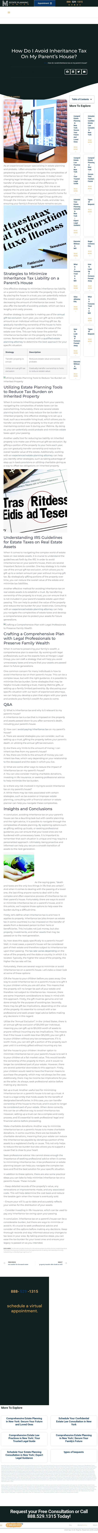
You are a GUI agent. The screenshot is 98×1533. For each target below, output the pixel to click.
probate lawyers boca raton (11, 1477)
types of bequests (74, 1452)
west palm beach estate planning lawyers (10, 1475)
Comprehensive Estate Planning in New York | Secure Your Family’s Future (74, 1438)
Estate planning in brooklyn (72, 1486)
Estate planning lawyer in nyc (85, 1488)
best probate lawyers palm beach (18, 1478)
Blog (45, 63)
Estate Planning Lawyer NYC (34, 1465)
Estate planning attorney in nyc (16, 1486)
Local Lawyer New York (74, 1485)
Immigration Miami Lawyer (71, 1468)
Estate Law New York (29, 1485)
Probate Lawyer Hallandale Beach (84, 1465)
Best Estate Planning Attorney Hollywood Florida (22, 1468)
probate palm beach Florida (71, 1479)
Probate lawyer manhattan (48, 1492)
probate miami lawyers (67, 1471)
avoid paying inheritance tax (33, 729)
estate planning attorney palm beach (14, 1474)
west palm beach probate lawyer (53, 1475)
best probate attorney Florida (75, 1477)
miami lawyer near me (51, 1479)
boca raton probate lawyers (40, 1475)
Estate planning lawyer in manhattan (55, 1488)
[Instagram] (80, 5)
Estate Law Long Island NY (39, 1485)
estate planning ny (84, 1485)
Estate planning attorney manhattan (46, 1486)
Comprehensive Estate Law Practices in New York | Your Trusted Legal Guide (24, 1438)
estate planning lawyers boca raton (44, 1472)
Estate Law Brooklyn (58, 1485)
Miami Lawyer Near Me (45, 1465)
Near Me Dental (66, 1465)
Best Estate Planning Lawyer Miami (84, 1467)
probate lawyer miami (87, 1471)
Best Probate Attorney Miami (59, 1467)
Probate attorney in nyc (85, 1490)
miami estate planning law (27, 1479)
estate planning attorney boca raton (60, 1472)
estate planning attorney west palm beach (31, 1474)
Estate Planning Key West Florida (33, 1469)
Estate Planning (18, 2)
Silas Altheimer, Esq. (77, 299)
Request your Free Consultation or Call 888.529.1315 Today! (49, 1514)
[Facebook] (69, 5)
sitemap (67, 1530)
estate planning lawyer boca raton (14, 1472)
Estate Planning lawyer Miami (83, 1468)
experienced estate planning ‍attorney (32, 455)
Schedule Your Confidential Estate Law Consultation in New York (74, 1421)
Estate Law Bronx (66, 1485)
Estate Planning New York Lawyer (8, 1465)
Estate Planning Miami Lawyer (21, 1465)
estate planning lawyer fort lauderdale (45, 1478)
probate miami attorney (57, 1471)
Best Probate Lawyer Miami (70, 1467)
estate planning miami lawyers (31, 1471)
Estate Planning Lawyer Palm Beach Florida (41, 1468)
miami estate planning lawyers (39, 1479)
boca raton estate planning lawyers (26, 1475)
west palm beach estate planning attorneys (68, 1474)
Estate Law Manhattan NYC (19, 1485)
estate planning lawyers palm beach (29, 1472)
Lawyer (20, 4)
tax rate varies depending (43, 951)
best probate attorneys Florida (87, 1477)
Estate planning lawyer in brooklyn (25, 1488)
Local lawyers (81, 1489)
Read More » (76, 149)
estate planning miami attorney (45, 1471)
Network (95, 1525)
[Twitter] (72, 5)
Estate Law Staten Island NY (7, 1485)
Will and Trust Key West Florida (46, 1469)
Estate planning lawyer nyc (18, 1489)
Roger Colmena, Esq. (91, 243)
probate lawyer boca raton (22, 1477)
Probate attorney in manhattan (61, 1490)
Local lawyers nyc (88, 1489)
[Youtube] (75, 5)
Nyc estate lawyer (9, 1490)
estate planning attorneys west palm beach (49, 1474)
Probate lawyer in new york (27, 1492)
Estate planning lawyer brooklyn (11, 1488)
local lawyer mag (63, 1469)
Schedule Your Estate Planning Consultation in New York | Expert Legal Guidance (24, 1455)
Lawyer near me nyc (73, 1489)
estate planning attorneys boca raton (76, 1472)
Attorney (82, 1525)
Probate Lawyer (32, 1477)
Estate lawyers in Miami (8, 1481)
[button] (9, 12)
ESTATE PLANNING (12, 97)
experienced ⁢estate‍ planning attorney (32, 609)
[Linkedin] (77, 5)
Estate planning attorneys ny (60, 1486)
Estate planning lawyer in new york (71, 1488)
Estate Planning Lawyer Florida (56, 1465)
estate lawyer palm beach (31, 1478)
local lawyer (56, 1469)
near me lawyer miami (77, 1471)
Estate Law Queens (49, 1485)
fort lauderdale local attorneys (14, 1479)
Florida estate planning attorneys (86, 1478)
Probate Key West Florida (21, 1469)
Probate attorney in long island (48, 1490)
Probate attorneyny (18, 1490)
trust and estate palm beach (84, 1479)
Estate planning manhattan (53, 1489)
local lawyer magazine (71, 1469)
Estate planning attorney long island (31, 1486)
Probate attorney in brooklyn (36, 1490)
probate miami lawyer (61, 1479)
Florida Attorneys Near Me (9, 1469)
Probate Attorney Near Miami (46, 1467)
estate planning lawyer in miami (60, 1478)
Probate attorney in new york (74, 1490)
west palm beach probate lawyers (68, 1475)
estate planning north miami (73, 1478)
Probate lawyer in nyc (38, 1492)
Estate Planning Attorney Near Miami (32, 1467)
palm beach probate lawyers (81, 1475)
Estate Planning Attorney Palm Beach (57, 1468)
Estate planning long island (42, 1489)
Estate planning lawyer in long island (40, 1488)
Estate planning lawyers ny (30, 1489)
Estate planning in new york (84, 1486)
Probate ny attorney (58, 1492)
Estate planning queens (64, 1489)
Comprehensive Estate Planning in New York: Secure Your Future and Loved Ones (24, 1421)
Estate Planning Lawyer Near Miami (17, 1467)
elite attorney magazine (8, 1471)
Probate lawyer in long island (15, 1492)
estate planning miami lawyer (19, 1471)
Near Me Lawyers (73, 1465)
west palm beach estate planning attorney (86, 1474)
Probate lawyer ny (26, 1490)
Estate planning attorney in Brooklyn (70, 1492)
